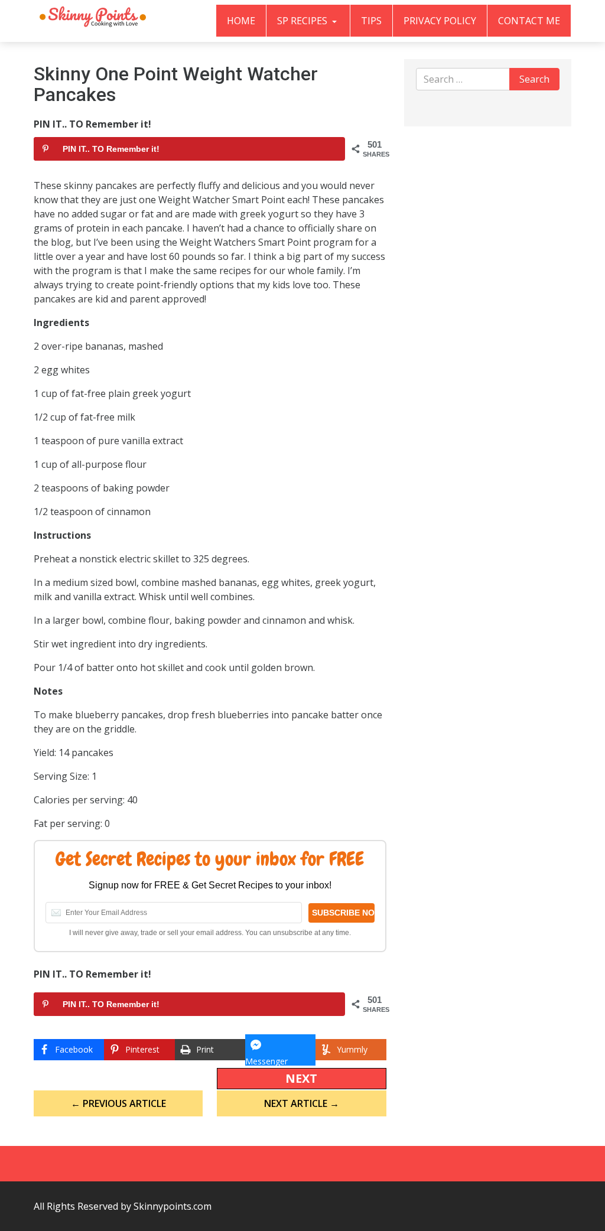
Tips (371, 20)
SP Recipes (303, 20)
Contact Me (529, 20)
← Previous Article (118, 1103)
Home (241, 20)
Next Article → (301, 1103)
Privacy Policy (440, 20)
